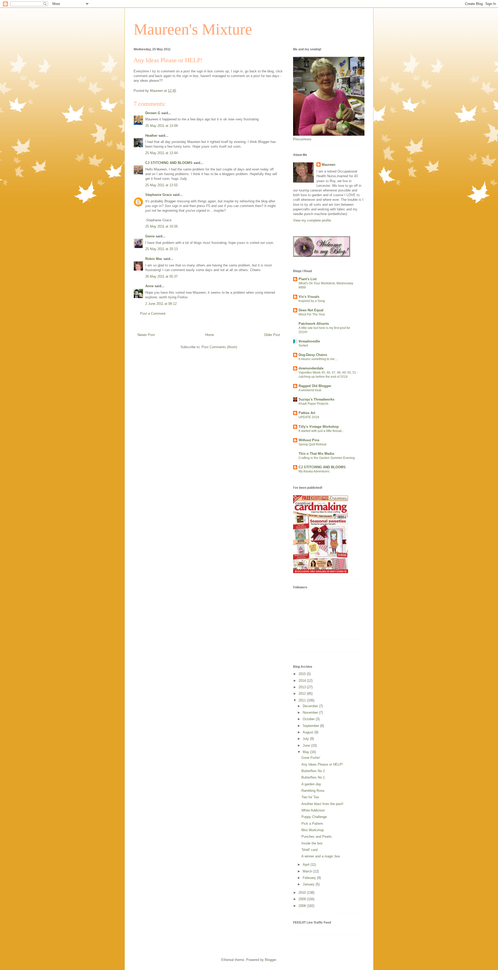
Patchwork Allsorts (314, 324)
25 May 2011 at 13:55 (161, 185)
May (306, 752)
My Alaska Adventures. (314, 471)
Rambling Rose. (313, 791)
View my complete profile (312, 220)
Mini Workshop (312, 830)
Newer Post (146, 335)
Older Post (272, 335)
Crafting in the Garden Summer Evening (327, 458)
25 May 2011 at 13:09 (161, 126)
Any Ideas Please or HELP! (322, 764)
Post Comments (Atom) (219, 347)
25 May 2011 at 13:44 (161, 153)
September (311, 726)
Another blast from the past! (322, 804)
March (308, 871)
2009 (303, 899)
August (308, 732)
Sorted (303, 345)
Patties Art (307, 413)
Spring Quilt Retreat (312, 444)
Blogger (270, 960)
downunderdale (311, 368)
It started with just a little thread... (321, 431)
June (307, 745)
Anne (149, 286)
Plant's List (307, 279)
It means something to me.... (318, 359)
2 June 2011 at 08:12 (161, 304)
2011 (303, 700)
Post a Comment (152, 313)
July (306, 739)
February (310, 878)
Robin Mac (153, 259)
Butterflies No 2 (313, 771)
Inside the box (312, 843)
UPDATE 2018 (309, 417)
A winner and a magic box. (321, 856)
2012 (303, 694)
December (311, 706)
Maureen (328, 165)
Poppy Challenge (314, 817)
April (306, 864)
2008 (303, 906)
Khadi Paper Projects (313, 403)
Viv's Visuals (309, 297)
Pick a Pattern (312, 823)
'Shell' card (309, 850)
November (311, 712)
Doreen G (152, 113)
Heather (151, 135)
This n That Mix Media (316, 454)
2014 (303, 681)
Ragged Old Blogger (315, 386)
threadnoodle (309, 341)
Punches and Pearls (316, 836)
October (309, 719)
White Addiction (313, 810)
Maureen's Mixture (193, 29)
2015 (303, 674)
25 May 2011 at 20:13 (161, 249)
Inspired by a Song (312, 301)
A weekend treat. (310, 390)
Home (209, 335)
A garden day (311, 784)
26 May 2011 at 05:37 (161, 276)
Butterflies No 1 (313, 777)
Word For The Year (312, 314)
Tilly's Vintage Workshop (319, 427)
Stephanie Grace (158, 195)
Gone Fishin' (310, 758)
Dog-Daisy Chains (313, 355)
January (309, 884)
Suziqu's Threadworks (316, 399)
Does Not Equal (311, 310)
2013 (303, 687)
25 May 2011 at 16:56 (161, 226)
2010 (303, 893)
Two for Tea (310, 797)
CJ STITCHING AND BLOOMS (168, 163)
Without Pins (309, 440)
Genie (150, 236)
